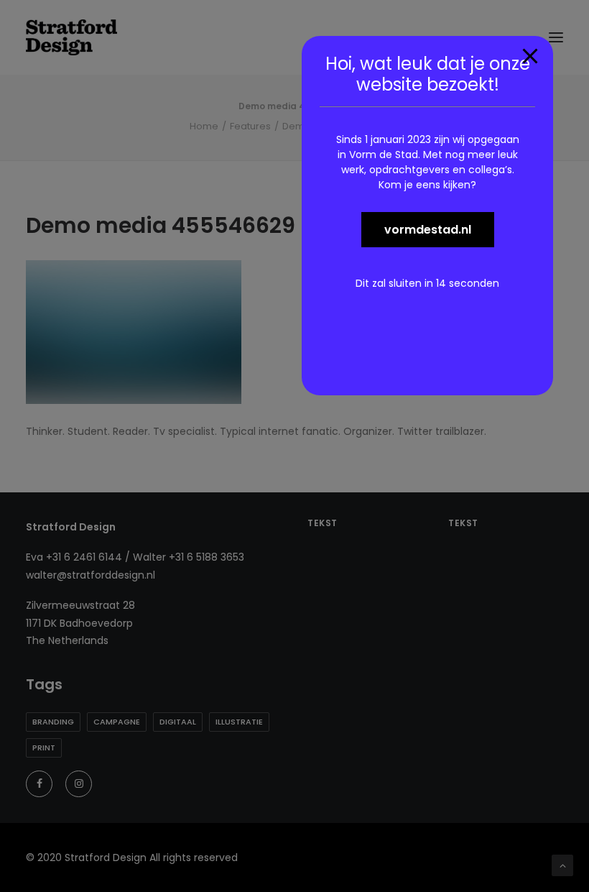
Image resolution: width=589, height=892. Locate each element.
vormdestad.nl (427, 229)
